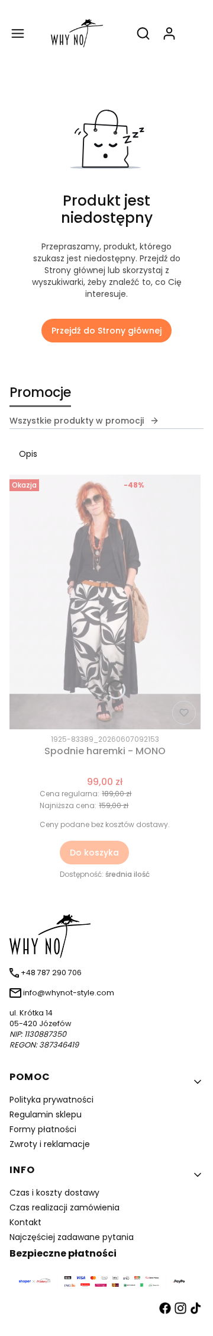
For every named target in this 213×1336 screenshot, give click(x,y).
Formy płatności (42, 1129)
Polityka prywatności (51, 1100)
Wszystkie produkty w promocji (76, 421)
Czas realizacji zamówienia (64, 1207)
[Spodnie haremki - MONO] (105, 602)
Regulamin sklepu (45, 1114)
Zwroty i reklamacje (49, 1144)
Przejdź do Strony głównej (106, 331)
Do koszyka (94, 852)
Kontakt (25, 1222)
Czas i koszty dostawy (54, 1193)
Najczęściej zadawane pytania (71, 1237)
